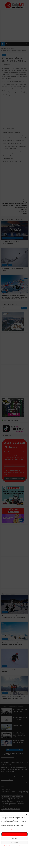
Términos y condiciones (22, 845)
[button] (27, 814)
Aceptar (14, 834)
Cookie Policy (5, 845)
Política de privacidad (12, 845)
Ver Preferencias (15, 842)
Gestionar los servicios (14, 829)
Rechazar (14, 838)
